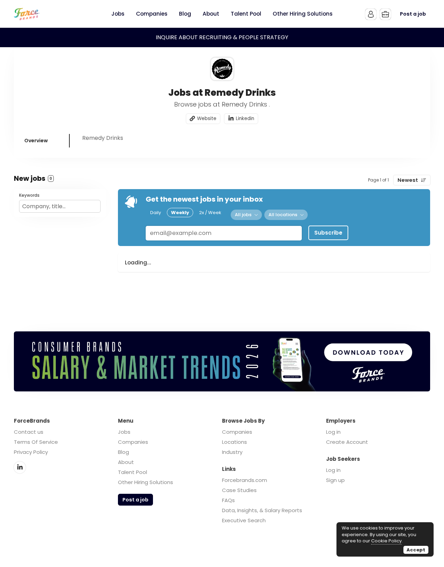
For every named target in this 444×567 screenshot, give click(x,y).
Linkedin (245, 118)
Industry (232, 452)
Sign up (335, 480)
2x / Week (210, 212)
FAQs (228, 500)
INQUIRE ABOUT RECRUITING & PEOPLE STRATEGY (222, 37)
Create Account (347, 442)
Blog (123, 452)
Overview (36, 140)
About (126, 462)
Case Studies (239, 490)
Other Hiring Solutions (145, 482)
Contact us (28, 431)
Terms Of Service (36, 442)
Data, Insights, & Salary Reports (262, 510)
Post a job (413, 13)
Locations (234, 442)
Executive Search (244, 520)
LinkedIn (20, 467)
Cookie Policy (386, 541)
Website (206, 118)
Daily (155, 212)
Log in (333, 431)
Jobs (124, 431)
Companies (133, 442)
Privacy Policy (31, 452)
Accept (416, 550)
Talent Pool (132, 472)
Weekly (180, 212)
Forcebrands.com (244, 480)
